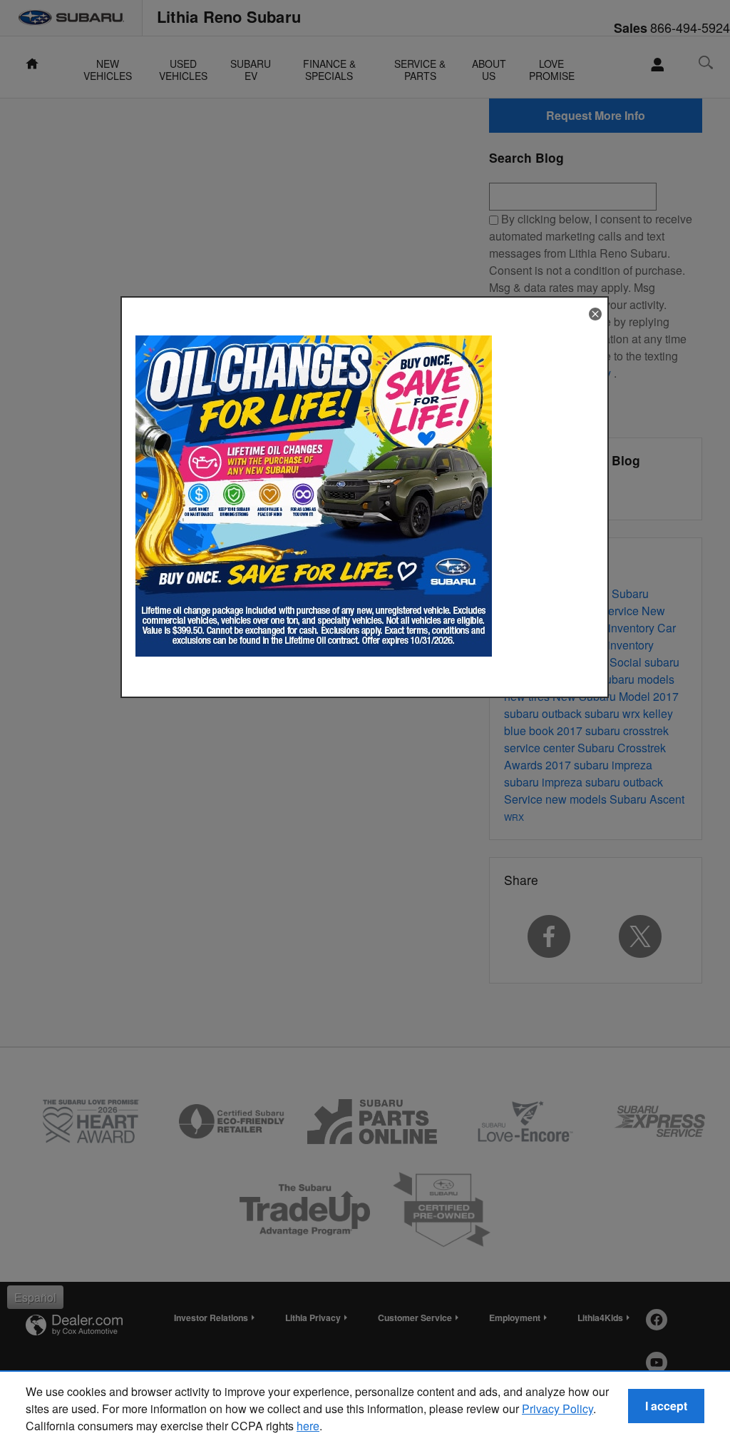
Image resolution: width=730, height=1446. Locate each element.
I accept (666, 1405)
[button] (595, 314)
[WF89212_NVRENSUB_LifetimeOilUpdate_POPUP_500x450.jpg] (313, 496)
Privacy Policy (557, 1408)
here (308, 1425)
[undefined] (313, 494)
